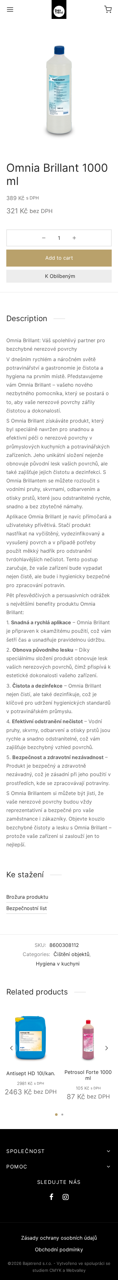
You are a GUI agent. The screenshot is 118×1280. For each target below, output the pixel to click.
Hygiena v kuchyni (58, 963)
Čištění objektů (71, 954)
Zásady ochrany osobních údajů (59, 1238)
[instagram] (66, 1197)
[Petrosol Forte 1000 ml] (88, 1037)
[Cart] (108, 9)
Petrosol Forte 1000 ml (88, 1075)
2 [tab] (62, 1115)
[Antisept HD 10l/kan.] (30, 1037)
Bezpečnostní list (26, 908)
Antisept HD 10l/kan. (30, 1073)
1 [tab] (56, 1114)
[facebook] (51, 1197)
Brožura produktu (27, 897)
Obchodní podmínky (59, 1249)
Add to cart (59, 258)
